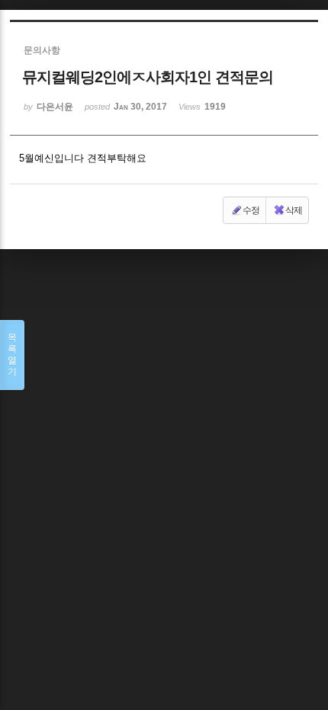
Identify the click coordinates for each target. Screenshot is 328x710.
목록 (12, 354)
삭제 (293, 210)
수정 (251, 210)
